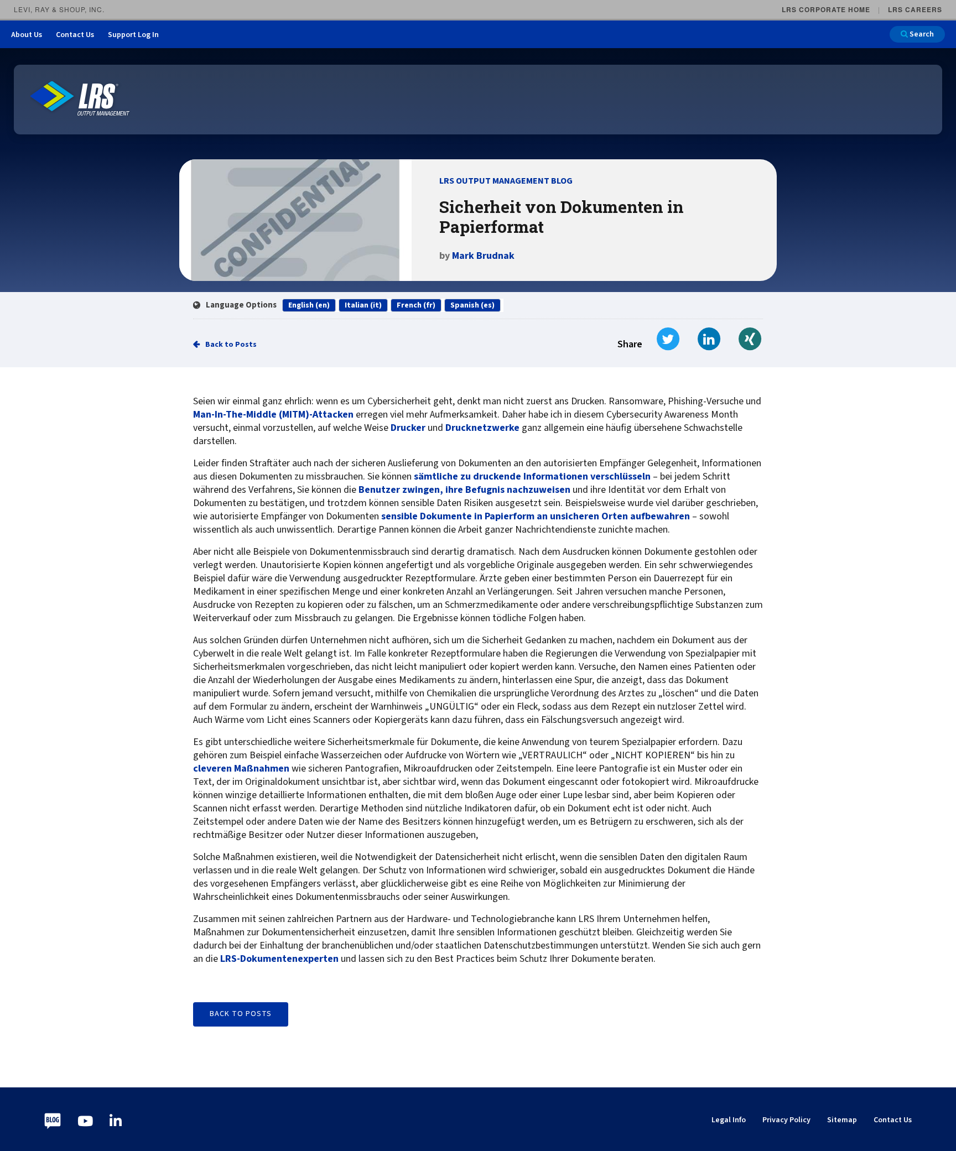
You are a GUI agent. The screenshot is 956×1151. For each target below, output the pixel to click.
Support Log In (133, 34)
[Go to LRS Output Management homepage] (80, 98)
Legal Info (728, 1120)
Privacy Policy (786, 1120)
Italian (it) (363, 305)
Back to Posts (231, 344)
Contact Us (75, 34)
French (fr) (416, 305)
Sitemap (842, 1120)
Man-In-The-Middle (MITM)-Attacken (273, 414)
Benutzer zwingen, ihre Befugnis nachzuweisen (464, 490)
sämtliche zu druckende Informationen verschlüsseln (532, 476)
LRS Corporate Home (826, 9)
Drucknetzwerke (482, 428)
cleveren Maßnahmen (241, 768)
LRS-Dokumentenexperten (279, 959)
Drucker (408, 428)
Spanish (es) (472, 305)
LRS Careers (915, 9)
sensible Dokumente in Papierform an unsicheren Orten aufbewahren (535, 516)
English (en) (309, 305)
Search (921, 34)
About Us (26, 34)
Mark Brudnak (483, 256)
